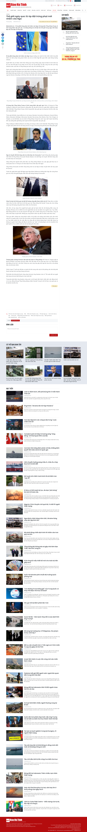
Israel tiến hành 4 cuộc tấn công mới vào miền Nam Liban (41, 660)
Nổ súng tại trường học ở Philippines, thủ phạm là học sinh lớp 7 (41, 632)
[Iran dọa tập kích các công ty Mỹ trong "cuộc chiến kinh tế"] (14, 424)
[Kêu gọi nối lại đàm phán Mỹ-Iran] (14, 607)
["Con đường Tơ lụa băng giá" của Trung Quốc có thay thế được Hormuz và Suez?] (14, 593)
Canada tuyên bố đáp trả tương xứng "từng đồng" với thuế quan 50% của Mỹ (39, 435)
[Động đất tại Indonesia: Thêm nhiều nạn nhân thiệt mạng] (14, 777)
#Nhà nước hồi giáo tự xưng (32, 313)
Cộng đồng (77, 10)
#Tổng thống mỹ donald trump (23, 315)
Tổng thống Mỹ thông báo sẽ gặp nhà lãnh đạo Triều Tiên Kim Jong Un (72, 49)
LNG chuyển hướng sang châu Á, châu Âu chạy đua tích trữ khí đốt (41, 463)
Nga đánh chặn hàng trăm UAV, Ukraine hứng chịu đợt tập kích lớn (40, 519)
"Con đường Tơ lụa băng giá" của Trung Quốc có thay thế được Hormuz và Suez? (41, 590)
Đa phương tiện (69, 5)
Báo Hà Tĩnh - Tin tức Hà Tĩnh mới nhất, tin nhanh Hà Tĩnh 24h (19, 5)
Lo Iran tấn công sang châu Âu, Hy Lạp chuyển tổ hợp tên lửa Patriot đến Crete (33, 379)
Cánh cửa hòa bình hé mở (71, 360)
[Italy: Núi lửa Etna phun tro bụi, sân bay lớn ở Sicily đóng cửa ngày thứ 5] (14, 792)
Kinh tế (24, 10)
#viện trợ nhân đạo (22, 317)
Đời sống (65, 10)
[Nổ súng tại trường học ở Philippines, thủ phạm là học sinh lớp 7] (14, 635)
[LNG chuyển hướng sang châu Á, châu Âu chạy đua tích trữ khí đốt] (14, 466)
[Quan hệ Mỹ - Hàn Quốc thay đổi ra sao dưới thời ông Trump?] (14, 621)
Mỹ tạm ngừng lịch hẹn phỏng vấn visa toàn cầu (72, 32)
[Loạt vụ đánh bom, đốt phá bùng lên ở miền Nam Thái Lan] (14, 396)
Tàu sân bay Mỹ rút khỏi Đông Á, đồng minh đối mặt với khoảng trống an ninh (41, 746)
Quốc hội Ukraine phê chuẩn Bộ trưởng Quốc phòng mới (40, 575)
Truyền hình (78, 5)
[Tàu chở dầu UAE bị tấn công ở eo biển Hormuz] (14, 763)
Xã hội (28, 10)
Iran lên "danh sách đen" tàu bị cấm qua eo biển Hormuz (52, 360)
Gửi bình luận (53, 335)
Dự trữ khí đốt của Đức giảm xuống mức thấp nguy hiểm (14, 379)
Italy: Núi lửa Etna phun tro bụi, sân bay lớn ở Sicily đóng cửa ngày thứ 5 (40, 788)
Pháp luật (43, 10)
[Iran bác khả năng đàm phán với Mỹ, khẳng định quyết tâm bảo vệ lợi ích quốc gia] (14, 452)
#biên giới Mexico (48, 315)
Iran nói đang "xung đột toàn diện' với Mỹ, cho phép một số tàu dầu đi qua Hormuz (72, 379)
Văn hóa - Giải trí (36, 10)
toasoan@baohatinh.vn (76, 829)
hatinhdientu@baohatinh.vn (74, 827)
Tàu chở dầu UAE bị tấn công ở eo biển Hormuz (41, 759)
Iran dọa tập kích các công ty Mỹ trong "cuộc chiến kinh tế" (72, 38)
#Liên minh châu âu (53, 313)
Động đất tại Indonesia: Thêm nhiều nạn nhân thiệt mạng (40, 774)
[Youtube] (70, 1)
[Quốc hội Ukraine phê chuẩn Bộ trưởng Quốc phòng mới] (14, 579)
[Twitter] (2, 37)
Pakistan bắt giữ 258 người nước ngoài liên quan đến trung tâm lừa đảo (41, 674)
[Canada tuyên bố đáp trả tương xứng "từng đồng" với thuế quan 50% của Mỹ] (14, 438)
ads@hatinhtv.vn (77, 830)
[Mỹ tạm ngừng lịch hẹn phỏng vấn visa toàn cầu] (34, 352)
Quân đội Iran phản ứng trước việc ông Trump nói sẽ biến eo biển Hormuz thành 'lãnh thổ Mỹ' (41, 718)
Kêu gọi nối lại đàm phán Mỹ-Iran (36, 603)
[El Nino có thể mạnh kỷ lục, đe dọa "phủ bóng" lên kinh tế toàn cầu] (14, 494)
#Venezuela (13, 315)
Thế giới (54, 10)
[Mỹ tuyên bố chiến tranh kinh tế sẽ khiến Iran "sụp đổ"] (14, 480)
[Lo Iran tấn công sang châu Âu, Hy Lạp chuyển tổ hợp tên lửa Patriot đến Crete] (34, 371)
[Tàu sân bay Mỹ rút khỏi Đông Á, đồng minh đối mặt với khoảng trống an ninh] (14, 749)
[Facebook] (67, 1)
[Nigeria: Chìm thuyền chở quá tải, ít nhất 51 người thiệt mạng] (14, 509)
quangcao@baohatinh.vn (68, 830)
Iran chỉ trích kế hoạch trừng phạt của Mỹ (52, 379)
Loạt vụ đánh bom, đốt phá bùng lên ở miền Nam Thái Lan (42, 393)
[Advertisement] (32, 297)
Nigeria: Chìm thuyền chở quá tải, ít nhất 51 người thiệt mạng (42, 505)
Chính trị (19, 10)
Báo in (61, 5)
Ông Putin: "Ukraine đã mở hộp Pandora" (72, 43)
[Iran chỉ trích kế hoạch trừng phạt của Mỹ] (53, 371)
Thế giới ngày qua (15, 320)
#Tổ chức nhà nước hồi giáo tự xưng (16, 313)
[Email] (2, 41)
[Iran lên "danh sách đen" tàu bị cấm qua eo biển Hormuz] (53, 352)
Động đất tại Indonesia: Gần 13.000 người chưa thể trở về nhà (40, 688)
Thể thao (49, 10)
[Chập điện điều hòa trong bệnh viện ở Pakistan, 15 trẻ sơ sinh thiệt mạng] (14, 352)
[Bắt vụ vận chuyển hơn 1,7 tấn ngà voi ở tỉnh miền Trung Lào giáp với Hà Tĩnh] (14, 649)
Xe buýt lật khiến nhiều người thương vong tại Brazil (40, 704)
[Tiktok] (68, 0)
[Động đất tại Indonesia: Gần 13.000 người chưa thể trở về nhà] (14, 691)
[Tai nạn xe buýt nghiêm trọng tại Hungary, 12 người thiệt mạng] (14, 735)
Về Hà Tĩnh (59, 10)
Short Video (13, 10)
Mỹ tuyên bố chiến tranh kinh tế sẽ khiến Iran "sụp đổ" (40, 477)
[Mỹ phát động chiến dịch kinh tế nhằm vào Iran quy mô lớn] (14, 537)
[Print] (2, 44)
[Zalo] (72, 0)
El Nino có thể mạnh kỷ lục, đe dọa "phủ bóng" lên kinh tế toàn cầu (40, 491)
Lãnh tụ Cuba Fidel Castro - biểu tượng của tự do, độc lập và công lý (42, 802)
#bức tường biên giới (13, 317)
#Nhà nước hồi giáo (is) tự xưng (37, 315)
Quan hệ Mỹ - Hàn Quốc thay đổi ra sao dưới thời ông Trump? (41, 618)
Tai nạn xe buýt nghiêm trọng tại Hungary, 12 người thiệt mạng (40, 732)
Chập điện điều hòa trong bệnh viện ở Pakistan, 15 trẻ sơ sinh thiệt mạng (73, 27)
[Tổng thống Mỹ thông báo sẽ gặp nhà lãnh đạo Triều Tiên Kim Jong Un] (14, 551)
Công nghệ (71, 10)
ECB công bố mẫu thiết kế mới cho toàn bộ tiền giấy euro (41, 561)
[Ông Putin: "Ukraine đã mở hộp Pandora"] (14, 410)
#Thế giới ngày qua (43, 313)
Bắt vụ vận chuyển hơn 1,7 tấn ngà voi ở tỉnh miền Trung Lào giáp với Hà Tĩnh (42, 646)
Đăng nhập (78, 0)
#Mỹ (25, 313)
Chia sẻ (2, 32)
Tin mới (54, 5)
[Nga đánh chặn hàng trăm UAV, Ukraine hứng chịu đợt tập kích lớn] (14, 523)
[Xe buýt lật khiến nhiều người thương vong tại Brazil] (14, 707)
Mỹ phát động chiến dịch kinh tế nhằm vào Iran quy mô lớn (41, 533)
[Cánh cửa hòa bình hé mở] (72, 352)
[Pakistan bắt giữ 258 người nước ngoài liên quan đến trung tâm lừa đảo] (14, 677)
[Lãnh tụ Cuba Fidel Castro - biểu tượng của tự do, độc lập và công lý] (14, 806)
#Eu (9, 315)
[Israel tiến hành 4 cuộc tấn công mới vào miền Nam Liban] (14, 663)
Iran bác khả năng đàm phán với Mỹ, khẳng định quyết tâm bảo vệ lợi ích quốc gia (41, 449)
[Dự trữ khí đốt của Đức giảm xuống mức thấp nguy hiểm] (14, 371)
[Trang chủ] (7, 10)
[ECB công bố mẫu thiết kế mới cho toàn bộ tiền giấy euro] (14, 565)
